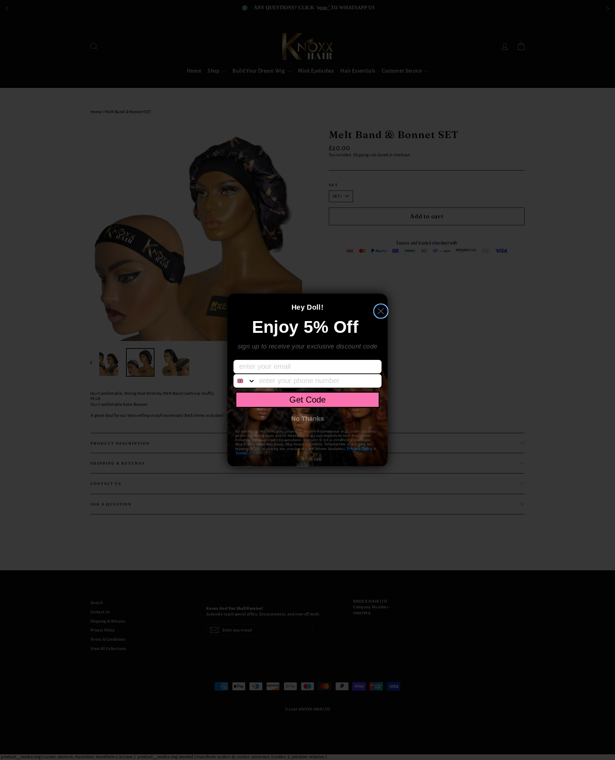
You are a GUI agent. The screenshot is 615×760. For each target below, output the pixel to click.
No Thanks (307, 418)
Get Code (307, 399)
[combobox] (244, 381)
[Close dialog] (381, 311)
